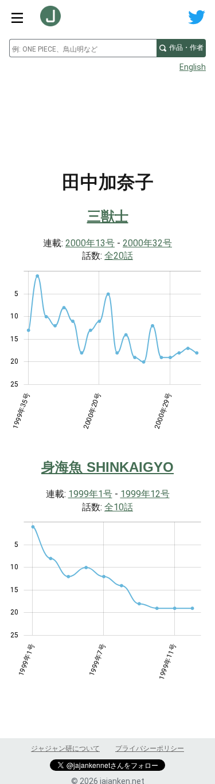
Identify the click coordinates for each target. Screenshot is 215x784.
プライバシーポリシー (149, 748)
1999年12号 (145, 493)
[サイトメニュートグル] (17, 17)
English (192, 67)
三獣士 (107, 216)
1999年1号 (90, 493)
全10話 (118, 507)
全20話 (118, 255)
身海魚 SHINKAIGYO (107, 467)
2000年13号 (90, 243)
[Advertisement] (107, 106)
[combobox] (83, 48)
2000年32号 (147, 243)
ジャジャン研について (65, 748)
